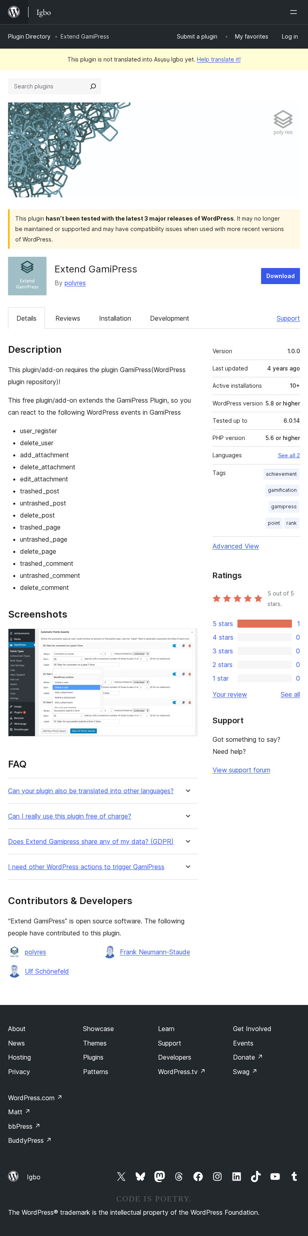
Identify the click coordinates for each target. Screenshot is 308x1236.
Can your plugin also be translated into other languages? (91, 791)
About (17, 1029)
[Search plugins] (93, 86)
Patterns (95, 1072)
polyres (75, 283)
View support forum (241, 770)
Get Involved (252, 1029)
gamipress (284, 506)
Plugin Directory (29, 36)
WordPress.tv (182, 1072)
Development (169, 318)
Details (26, 318)
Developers (174, 1057)
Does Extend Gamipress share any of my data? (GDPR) (91, 841)
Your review (230, 694)
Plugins (93, 1057)
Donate (248, 1057)
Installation (115, 318)
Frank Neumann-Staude (155, 952)
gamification (282, 490)
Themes (95, 1043)
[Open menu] (295, 12)
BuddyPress (30, 1140)
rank (291, 523)
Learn (166, 1029)
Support (288, 318)
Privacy (19, 1072)
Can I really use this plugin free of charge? (69, 816)
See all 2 (289, 455)
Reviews (67, 318)
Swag (245, 1072)
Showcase (98, 1029)
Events (243, 1043)
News (16, 1043)
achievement (281, 474)
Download (280, 275)
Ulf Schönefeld (47, 971)
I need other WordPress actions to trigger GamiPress (86, 867)
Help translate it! (219, 59)
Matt (19, 1112)
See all (290, 694)
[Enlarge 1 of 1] (187, 639)
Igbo (34, 1177)
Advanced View (236, 546)
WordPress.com (35, 1098)
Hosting (19, 1057)
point (274, 523)
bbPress (24, 1126)
